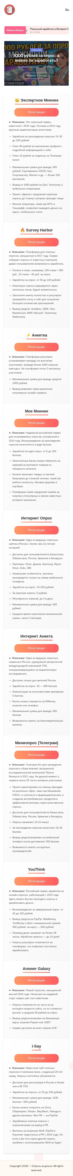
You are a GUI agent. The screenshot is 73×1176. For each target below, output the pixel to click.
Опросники (36, 50)
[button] (36, 76)
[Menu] (67, 10)
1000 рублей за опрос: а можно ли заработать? (36, 58)
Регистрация (36, 112)
